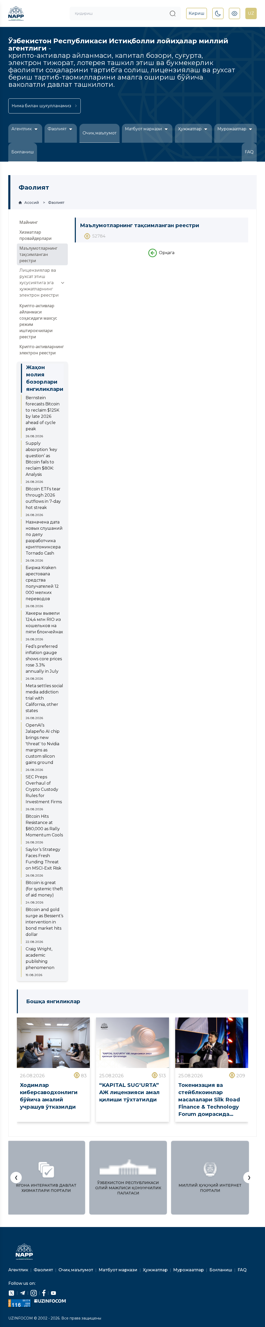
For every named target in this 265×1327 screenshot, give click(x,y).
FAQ (249, 151)
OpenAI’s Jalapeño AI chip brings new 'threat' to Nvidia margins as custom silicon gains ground (43, 744)
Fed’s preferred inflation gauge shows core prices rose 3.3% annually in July (44, 659)
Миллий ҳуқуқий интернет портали (210, 1188)
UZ (251, 13)
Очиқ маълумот (99, 133)
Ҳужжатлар (190, 128)
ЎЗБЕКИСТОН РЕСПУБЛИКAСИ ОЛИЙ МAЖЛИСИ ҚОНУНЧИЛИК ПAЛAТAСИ (128, 1187)
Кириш (196, 13)
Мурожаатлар (232, 128)
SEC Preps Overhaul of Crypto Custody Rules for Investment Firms (44, 789)
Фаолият (58, 128)
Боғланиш (22, 151)
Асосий (31, 202)
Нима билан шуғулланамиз (41, 105)
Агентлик (22, 128)
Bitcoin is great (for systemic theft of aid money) (44, 889)
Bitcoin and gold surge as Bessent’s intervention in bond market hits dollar (44, 922)
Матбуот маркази (144, 128)
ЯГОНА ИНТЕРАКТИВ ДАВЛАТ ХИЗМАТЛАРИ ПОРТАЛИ (46, 1188)
